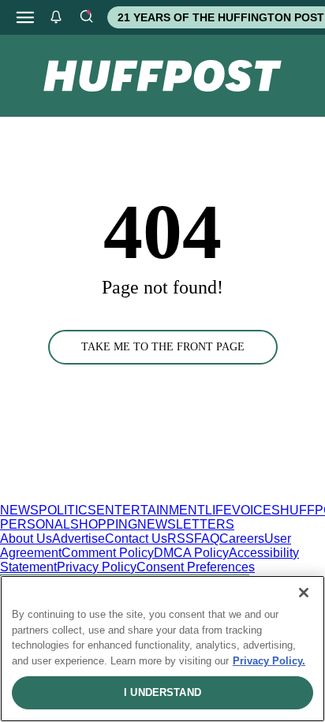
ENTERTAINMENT (150, 510)
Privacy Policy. (269, 661)
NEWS (19, 510)
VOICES (256, 510)
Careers (241, 538)
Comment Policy (108, 552)
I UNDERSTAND (162, 692)
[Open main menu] (25, 17)
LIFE (218, 510)
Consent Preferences (195, 567)
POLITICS (67, 510)
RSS (180, 538)
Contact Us (136, 538)
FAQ (206, 538)
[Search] (86, 17)
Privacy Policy (96, 567)
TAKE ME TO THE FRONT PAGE (163, 347)
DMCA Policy (191, 552)
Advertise (78, 538)
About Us (26, 538)
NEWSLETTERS (185, 524)
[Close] (303, 592)
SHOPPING (103, 524)
